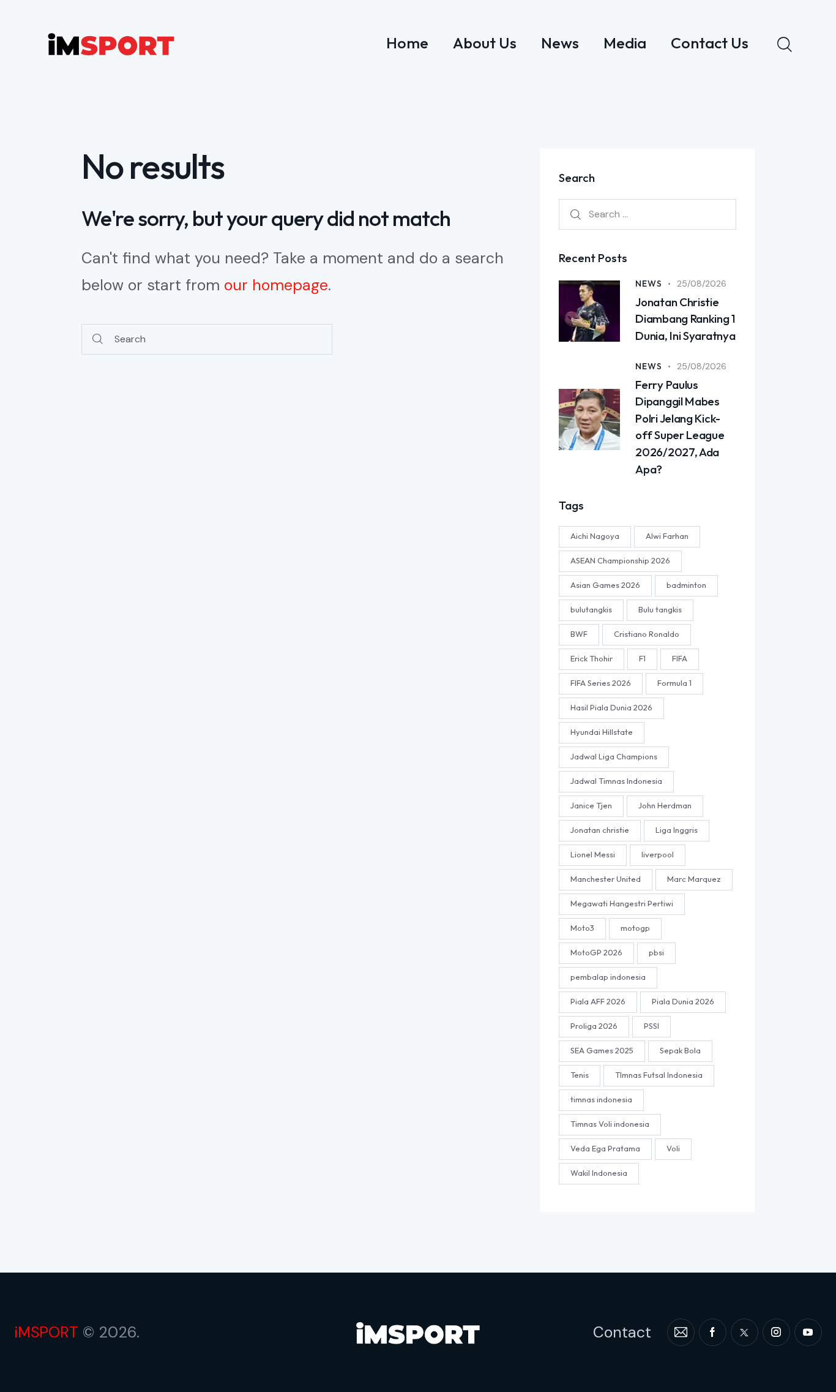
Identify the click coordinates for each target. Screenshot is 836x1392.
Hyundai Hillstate (601, 731)
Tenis (579, 1074)
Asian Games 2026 (605, 584)
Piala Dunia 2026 (683, 1001)
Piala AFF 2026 (597, 1001)
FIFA (679, 658)
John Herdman (665, 805)
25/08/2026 (701, 283)
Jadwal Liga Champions (613, 756)
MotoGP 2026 (596, 952)
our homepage (276, 285)
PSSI (651, 1025)
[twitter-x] (744, 1332)
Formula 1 (674, 682)
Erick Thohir (591, 658)
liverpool (657, 854)
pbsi (656, 952)
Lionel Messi (592, 854)
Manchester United (605, 878)
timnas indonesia (601, 1099)
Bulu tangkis (660, 609)
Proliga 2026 (594, 1025)
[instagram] (776, 1332)
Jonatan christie (599, 829)
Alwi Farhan (667, 535)
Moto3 (582, 927)
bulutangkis (591, 609)
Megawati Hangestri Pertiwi (621, 903)
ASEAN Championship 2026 (620, 560)
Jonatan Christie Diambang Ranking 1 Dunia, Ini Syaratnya (685, 319)
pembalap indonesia (608, 976)
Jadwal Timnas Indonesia (616, 780)
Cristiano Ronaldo (646, 633)
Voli (673, 1148)
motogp (635, 927)
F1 (642, 658)
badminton (686, 584)
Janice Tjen (591, 805)
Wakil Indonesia (598, 1172)
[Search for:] (647, 213)
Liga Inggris (676, 829)
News (648, 283)
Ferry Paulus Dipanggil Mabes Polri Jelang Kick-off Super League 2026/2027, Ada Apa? (679, 426)
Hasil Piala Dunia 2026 (611, 707)
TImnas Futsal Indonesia (659, 1074)
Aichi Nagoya (594, 535)
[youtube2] (808, 1332)
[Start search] (97, 339)
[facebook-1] (712, 1332)
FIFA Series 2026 (600, 682)
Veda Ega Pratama (605, 1148)
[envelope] (681, 1332)
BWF (579, 633)
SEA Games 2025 (601, 1050)
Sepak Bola (680, 1050)
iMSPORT (46, 1332)
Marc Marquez (694, 878)
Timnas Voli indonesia (609, 1123)
